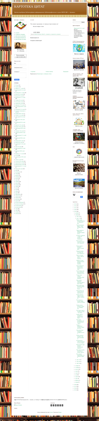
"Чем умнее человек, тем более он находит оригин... (80, 351)
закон (16, 180)
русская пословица (19, 204)
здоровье (17, 181)
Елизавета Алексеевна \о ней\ (20, 111)
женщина (17, 176)
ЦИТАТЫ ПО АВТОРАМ (20, 36)
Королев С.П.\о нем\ (19, 125)
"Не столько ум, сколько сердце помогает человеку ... (80, 301)
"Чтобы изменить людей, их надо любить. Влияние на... (80, 296)
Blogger (59, 412)
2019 (75, 211)
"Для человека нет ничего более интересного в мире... (80, 267)
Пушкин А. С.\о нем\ (19, 153)
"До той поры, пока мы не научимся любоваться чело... (80, 272)
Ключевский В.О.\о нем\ (20, 122)
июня (76, 373)
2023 (75, 204)
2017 (75, 386)
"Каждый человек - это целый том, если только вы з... (80, 252)
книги (16, 183)
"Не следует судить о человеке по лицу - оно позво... (80, 311)
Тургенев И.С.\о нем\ (19, 162)
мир (16, 189)
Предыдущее (65, 71)
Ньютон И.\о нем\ (19, 142)
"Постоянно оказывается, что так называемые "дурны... (80, 321)
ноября (76, 214)
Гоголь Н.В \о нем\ (19, 101)
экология (17, 213)
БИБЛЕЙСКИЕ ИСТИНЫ (20, 39)
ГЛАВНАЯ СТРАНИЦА (20, 34)
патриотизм (17, 196)
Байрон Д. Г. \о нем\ (19, 88)
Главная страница (49, 71)
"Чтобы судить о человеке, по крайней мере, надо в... (79, 316)
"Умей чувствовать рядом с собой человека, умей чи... (80, 226)
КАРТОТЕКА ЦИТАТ (29, 6)
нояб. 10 (78, 359)
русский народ (18, 205)
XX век (16, 85)
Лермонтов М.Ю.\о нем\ (20, 132)
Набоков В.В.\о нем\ (19, 140)
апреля (76, 376)
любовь (16, 186)
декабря (77, 213)
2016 (75, 388)
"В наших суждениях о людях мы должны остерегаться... (80, 237)
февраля (77, 380)
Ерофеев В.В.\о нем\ (19, 113)
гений (16, 173)
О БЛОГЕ (17, 32)
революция (17, 199)
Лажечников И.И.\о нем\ (20, 128)
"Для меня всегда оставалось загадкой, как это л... (80, 331)
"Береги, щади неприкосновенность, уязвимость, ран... (80, 221)
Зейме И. (43, 34)
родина (16, 200)
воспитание (17, 172)
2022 (75, 205)
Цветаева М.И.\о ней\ (19, 164)
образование (17, 194)
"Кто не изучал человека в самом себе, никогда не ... (80, 242)
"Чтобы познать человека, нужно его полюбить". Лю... (80, 306)
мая (76, 374)
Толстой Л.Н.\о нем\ (19, 161)
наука (16, 192)
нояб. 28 (78, 216)
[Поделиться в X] (36, 32)
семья (16, 208)
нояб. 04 (78, 363)
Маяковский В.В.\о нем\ (20, 138)
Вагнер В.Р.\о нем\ (19, 95)
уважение (59, 34)
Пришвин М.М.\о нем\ (20, 151)
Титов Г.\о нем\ (18, 159)
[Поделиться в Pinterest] (39, 32)
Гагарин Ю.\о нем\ (19, 100)
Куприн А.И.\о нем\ (19, 126)
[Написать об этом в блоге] (35, 32)
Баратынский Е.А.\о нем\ (20, 90)
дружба (16, 175)
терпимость (48, 34)
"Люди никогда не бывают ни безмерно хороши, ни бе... (80, 232)
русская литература (19, 202)
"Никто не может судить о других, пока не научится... (80, 257)
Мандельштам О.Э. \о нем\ (20, 135)
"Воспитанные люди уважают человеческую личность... (80, 346)
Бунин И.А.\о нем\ (19, 94)
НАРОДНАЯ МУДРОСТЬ (20, 37)
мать (16, 188)
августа (77, 369)
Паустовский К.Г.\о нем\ (20, 148)
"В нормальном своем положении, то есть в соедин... (80, 341)
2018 (75, 384)
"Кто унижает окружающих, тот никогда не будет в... (80, 355)
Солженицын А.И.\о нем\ (20, 156)
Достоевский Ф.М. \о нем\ (20, 106)
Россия (16, 155)
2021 (75, 207)
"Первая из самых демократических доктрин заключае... (80, 262)
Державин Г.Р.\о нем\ (19, 105)
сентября (77, 367)
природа (17, 197)
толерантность (54, 34)
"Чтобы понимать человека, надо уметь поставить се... (80, 337)
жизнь (16, 178)
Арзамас (17, 86)
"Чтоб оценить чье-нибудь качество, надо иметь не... (80, 292)
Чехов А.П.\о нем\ (19, 168)
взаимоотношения (37, 34)
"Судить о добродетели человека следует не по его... (80, 326)
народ (16, 191)
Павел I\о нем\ (18, 146)
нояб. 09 (78, 361)
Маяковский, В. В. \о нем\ (79, 28)
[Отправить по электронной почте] (34, 32)
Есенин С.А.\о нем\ (19, 115)
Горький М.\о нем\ (19, 103)
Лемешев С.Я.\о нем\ (19, 131)
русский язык (18, 207)
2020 (75, 209)
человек (17, 212)
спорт (16, 210)
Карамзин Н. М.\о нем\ (20, 119)
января (76, 382)
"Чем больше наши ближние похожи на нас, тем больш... (80, 287)
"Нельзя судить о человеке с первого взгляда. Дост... (80, 247)
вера (16, 170)
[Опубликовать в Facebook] (38, 32)
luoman (51, 412)
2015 (75, 390)
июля (76, 371)
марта (76, 378)
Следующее (33, 71)
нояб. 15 (78, 218)
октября (77, 365)
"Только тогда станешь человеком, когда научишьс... (80, 276)
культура (17, 184)
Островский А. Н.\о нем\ (20, 144)
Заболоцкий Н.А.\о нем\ (20, 116)
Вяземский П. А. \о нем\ (20, 97)
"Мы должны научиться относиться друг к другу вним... (80, 282)
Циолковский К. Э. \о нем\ (20, 166)
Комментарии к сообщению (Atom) (44, 73)
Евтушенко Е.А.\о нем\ (20, 109)
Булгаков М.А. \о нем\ (19, 92)
